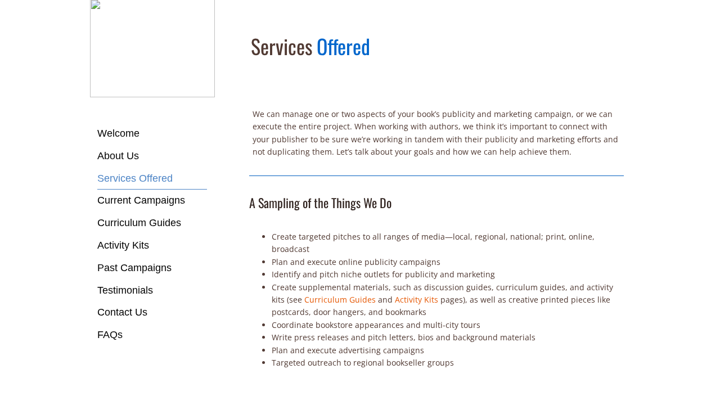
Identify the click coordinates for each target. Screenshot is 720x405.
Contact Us (122, 312)
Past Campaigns (134, 267)
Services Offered (135, 178)
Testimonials (125, 290)
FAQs (110, 334)
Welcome (118, 133)
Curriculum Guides (139, 222)
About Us (118, 155)
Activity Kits (123, 245)
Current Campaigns (141, 200)
